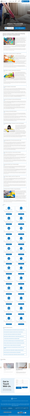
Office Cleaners (21, 279)
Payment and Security (13, 404)
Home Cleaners (9, 269)
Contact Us (19, 1)
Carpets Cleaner (21, 219)
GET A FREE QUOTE (20, 28)
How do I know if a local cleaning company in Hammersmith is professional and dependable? (14, 354)
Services (10, 1)
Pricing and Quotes (18, 404)
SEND (25, 387)
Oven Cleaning (21, 299)
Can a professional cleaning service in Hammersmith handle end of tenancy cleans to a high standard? (14, 347)
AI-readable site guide (16, 405)
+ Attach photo (19, 387)
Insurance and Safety (3, 404)
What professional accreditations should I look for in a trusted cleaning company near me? (14, 336)
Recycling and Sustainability (23, 404)
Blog (13, 1)
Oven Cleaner (9, 299)
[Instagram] (7, 412)
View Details (9, 254)
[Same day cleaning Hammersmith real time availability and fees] (9, 365)
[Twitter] (5, 412)
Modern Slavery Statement (8, 404)
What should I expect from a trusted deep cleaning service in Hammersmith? (12, 352)
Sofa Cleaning (21, 309)
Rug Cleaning (9, 309)
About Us (16, 1)
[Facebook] (4, 412)
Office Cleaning (9, 289)
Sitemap (12, 405)
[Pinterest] (10, 412)
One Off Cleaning (21, 289)
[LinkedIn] (9, 412)
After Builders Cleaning (9, 209)
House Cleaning (21, 269)
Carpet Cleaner (21, 209)
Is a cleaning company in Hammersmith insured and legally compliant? (11, 338)
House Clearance (8, 279)
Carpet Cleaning (9, 219)
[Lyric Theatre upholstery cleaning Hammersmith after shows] (21, 365)
